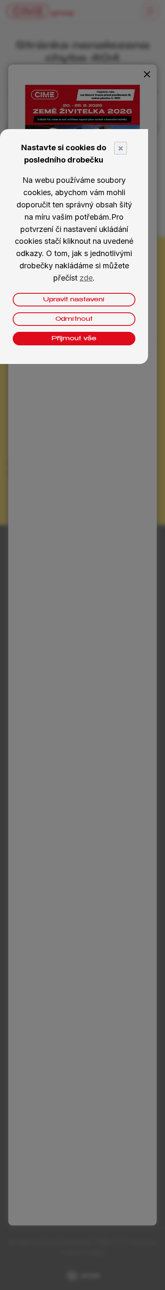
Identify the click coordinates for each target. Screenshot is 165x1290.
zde (86, 277)
